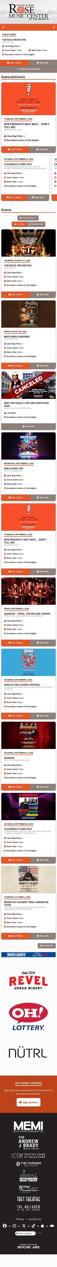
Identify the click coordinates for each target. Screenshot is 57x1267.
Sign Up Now (30, 1102)
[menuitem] (28, 1164)
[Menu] (54, 27)
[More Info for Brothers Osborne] (28, 334)
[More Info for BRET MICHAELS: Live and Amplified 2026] (28, 401)
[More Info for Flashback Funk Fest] (25, 178)
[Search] (3, 27)
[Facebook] (5, 1226)
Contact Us (35, 1219)
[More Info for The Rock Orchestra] (28, 263)
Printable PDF (47, 945)
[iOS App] (43, 1226)
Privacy (20, 1219)
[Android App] (52, 1226)
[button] (27, 46)
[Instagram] (15, 1226)
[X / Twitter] (24, 1226)
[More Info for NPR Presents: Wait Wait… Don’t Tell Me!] (28, 117)
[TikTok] (34, 1226)
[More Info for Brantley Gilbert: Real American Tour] (28, 902)
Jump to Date (28, 218)
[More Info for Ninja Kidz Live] (28, 466)
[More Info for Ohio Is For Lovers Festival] (28, 684)
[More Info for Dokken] (28, 756)
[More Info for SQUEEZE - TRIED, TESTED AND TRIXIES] (28, 611)
